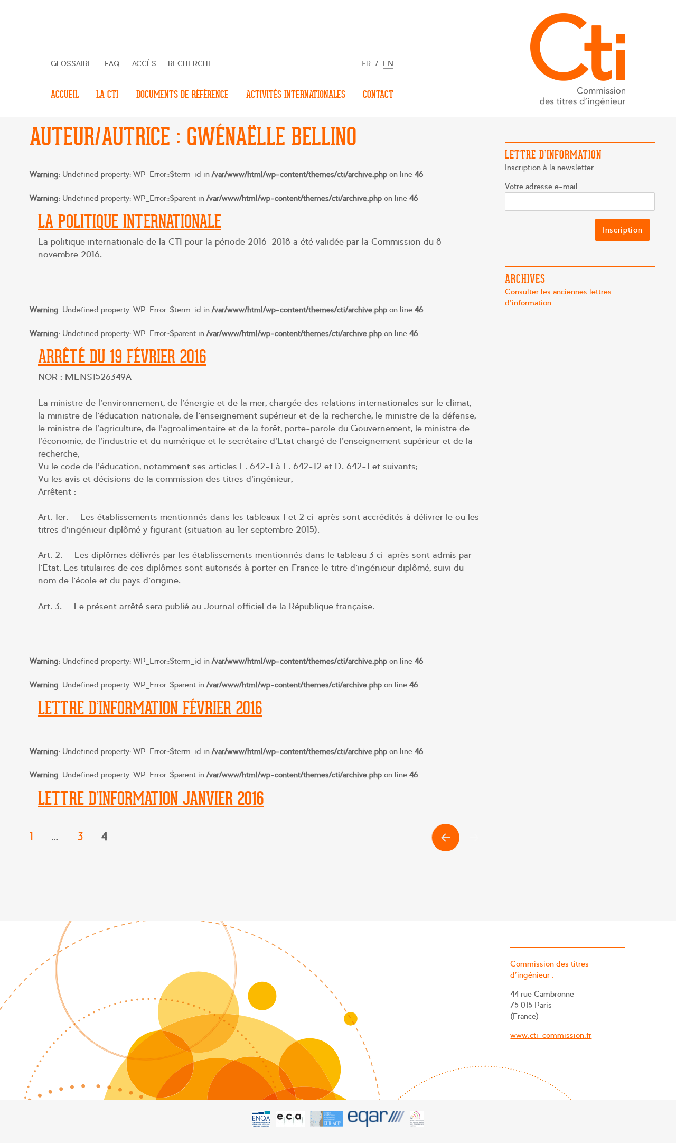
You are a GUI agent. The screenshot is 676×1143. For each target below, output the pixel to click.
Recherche (190, 63)
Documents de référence (182, 94)
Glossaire (71, 63)
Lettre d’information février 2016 (150, 708)
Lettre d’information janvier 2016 (151, 798)
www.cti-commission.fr (551, 1035)
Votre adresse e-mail (541, 186)
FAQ (112, 63)
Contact (378, 94)
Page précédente (443, 850)
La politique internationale (129, 221)
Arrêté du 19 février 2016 (122, 357)
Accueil (65, 94)
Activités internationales (295, 94)
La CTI (107, 94)
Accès (144, 63)
